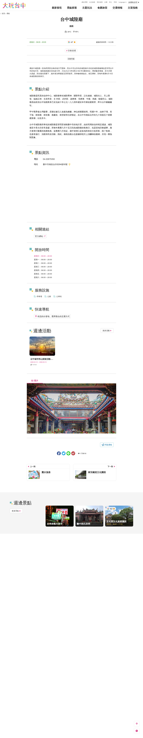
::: (79, 2)
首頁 (3, 13)
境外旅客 (100, 2)
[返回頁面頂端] (136, 723)
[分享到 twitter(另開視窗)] (64, 453)
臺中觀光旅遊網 (14, 5)
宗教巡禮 (71, 50)
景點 (8, 13)
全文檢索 (92, 2)
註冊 (105, 2)
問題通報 (108, 444)
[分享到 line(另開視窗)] (68, 453)
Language (122, 2)
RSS (115, 2)
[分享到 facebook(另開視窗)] (59, 453)
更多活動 (106, 330)
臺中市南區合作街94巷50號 (55, 164)
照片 (36, 380)
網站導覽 (84, 2)
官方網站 (39, 236)
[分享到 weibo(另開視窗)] (73, 453)
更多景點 (15, 511)
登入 (110, 2)
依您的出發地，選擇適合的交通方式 (53, 316)
